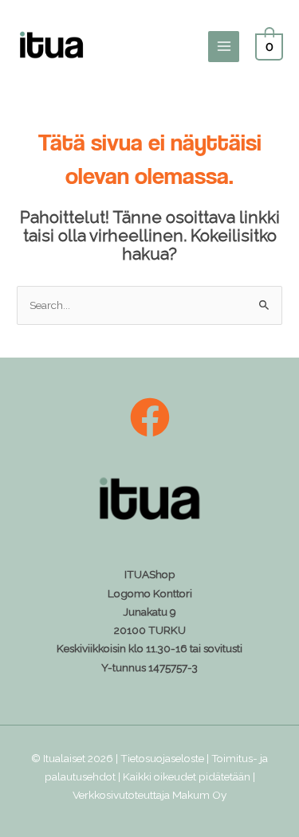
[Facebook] (150, 417)
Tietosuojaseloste (162, 758)
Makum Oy (199, 794)
